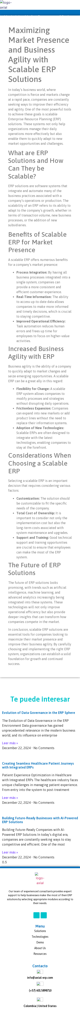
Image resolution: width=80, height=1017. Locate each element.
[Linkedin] (44, 915)
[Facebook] (36, 915)
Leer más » (10, 743)
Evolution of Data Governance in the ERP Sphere (38, 712)
